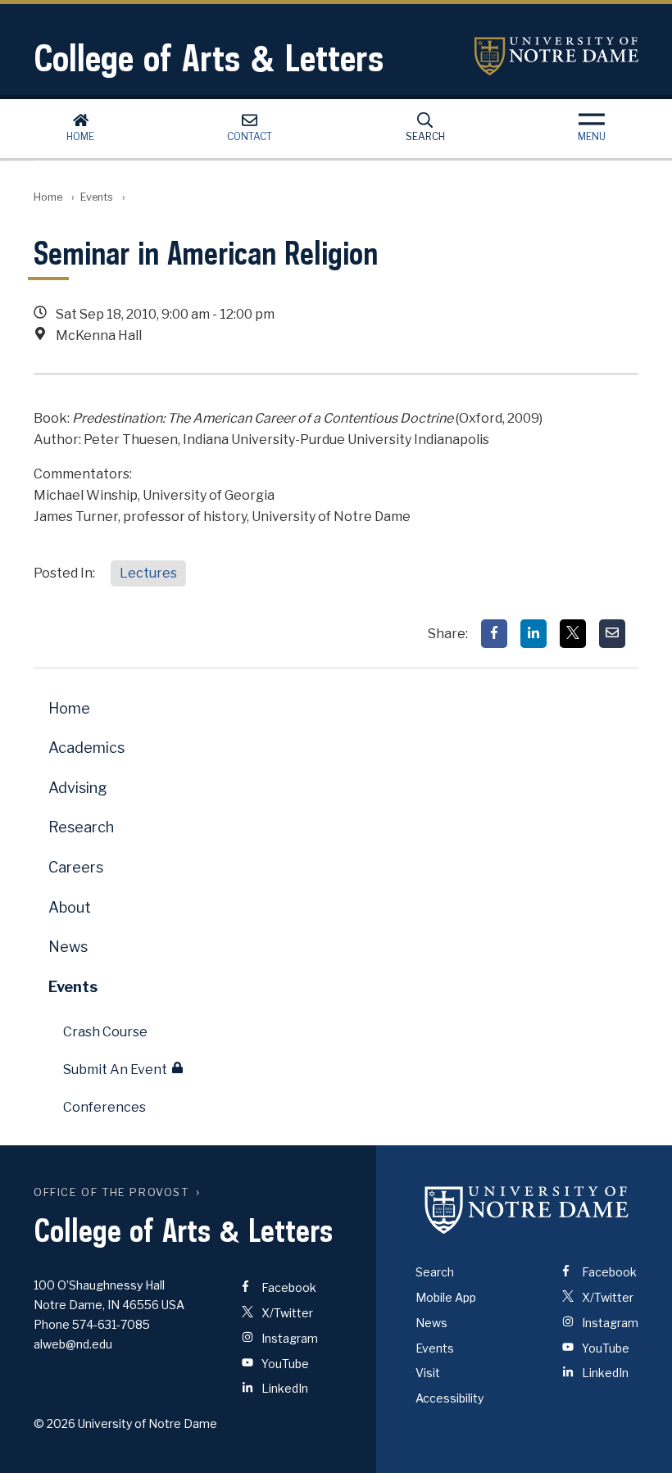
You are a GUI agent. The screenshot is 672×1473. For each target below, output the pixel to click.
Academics (86, 747)
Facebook (287, 1287)
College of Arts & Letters (209, 58)
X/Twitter (286, 1313)
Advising (77, 787)
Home (80, 136)
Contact (249, 136)
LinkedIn (283, 1388)
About (69, 907)
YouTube (284, 1364)
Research (81, 827)
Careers (75, 867)
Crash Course (105, 1032)
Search (425, 136)
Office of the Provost (111, 1192)
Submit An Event (115, 1069)
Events (96, 197)
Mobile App (445, 1297)
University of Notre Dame (556, 56)
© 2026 (54, 1423)
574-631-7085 (111, 1324)
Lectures (148, 573)
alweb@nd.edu (73, 1344)
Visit (427, 1373)
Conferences (104, 1107)
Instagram (288, 1338)
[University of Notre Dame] (527, 1209)
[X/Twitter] (573, 633)
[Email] (612, 633)
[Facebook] (494, 633)
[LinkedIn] (533, 633)
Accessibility (449, 1398)
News (68, 946)
